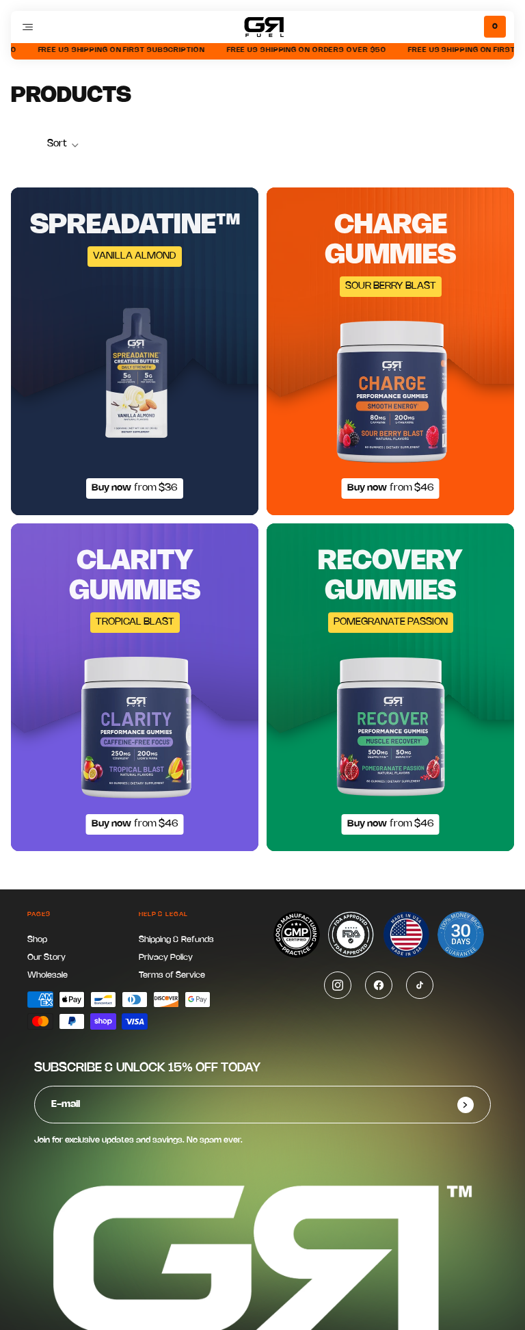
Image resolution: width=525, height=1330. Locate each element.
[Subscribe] (465, 1105)
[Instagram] (337, 985)
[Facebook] (378, 985)
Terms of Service (172, 975)
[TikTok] (419, 985)
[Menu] (27, 27)
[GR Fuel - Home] (262, 27)
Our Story (46, 957)
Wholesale (47, 975)
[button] (63, 145)
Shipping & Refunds (176, 939)
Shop (37, 939)
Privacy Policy (166, 957)
